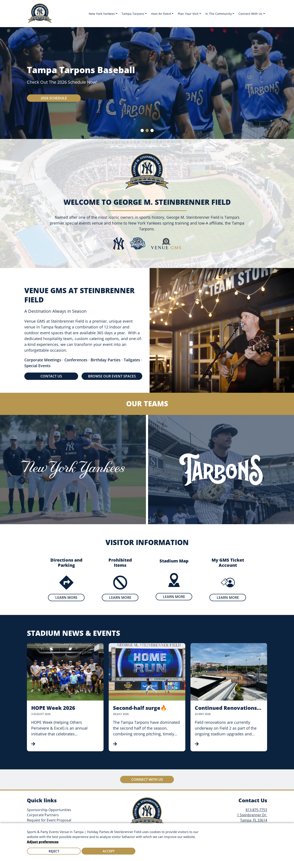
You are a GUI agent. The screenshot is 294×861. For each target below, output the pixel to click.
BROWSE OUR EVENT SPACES (112, 376)
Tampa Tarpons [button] (133, 14)
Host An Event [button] (161, 14)
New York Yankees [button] (102, 14)
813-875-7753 (256, 809)
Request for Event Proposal (49, 820)
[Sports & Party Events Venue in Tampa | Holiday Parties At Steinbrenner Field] (40, 13)
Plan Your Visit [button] (188, 14)
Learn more (66, 597)
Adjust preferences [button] (43, 841)
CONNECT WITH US (147, 779)
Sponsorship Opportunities (49, 809)
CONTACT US (51, 376)
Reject (54, 851)
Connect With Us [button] (250, 14)
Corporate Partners (43, 815)
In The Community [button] (218, 14)
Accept (109, 851)
